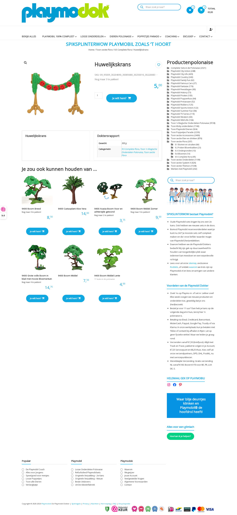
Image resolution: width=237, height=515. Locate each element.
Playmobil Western (179, 117)
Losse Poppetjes (34, 478)
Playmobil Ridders (179, 104)
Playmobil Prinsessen (181, 101)
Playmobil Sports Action (182, 107)
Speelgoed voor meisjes (37, 475)
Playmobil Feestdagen (181, 89)
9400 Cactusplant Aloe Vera (72, 208)
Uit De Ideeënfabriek (85, 484)
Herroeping (106, 503)
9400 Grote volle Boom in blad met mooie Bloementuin (37, 277)
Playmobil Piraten (179, 95)
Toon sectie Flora (104, 49)
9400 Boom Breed (31, 208)
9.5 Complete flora (123, 49)
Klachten (95, 503)
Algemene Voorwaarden (136, 481)
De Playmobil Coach (35, 469)
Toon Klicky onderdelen (182, 126)
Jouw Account (130, 475)
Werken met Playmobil (181, 169)
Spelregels (76, 503)
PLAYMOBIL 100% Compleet (58, 36)
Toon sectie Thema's (180, 165)
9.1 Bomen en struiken (185, 144)
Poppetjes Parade (148, 36)
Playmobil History (179, 92)
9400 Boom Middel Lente (107, 275)
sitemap (193, 263)
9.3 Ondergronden (183, 150)
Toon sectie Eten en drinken (184, 138)
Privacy (86, 503)
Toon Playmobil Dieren (181, 129)
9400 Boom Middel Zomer (144, 208)
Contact (204, 36)
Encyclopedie (124, 503)
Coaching (171, 36)
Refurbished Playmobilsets (87, 472)
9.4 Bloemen (180, 153)
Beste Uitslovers (82, 481)
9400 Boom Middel (68, 275)
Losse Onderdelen (92, 36)
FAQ (114, 503)
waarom (193, 267)
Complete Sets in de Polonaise (185, 68)
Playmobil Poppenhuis (181, 98)
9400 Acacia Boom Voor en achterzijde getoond (108, 210)
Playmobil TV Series (180, 114)
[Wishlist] (190, 10)
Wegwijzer (129, 472)
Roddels (174, 267)
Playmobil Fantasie (179, 86)
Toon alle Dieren (33, 481)
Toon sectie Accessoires (182, 135)
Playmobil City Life (179, 74)
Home (91, 49)
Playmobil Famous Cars (182, 83)
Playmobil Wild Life (179, 120)
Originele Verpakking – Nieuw (89, 478)
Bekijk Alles (29, 36)
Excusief (188, 36)
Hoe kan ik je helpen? (180, 436)
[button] (25, 63)
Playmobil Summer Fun (182, 110)
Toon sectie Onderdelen (182, 159)
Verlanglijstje (32, 484)
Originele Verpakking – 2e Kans (89, 475)
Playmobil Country (179, 77)
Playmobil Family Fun (180, 80)
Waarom (128, 469)
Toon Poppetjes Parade (182, 132)
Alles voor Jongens (34, 472)
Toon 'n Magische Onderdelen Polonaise (139, 151)
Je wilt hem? (119, 98)
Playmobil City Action (180, 71)
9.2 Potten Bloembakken (186, 147)
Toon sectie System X (181, 162)
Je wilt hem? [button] (35, 231)
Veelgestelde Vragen (134, 478)
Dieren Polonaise (120, 36)
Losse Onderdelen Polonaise (89, 469)
